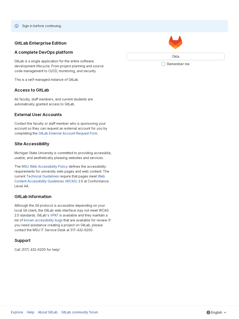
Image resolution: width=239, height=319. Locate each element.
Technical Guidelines (42, 176)
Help (30, 312)
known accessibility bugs (43, 220)
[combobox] (216, 312)
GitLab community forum (79, 312)
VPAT (54, 215)
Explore (17, 312)
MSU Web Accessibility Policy (45, 166)
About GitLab (48, 312)
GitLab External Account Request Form (68, 133)
